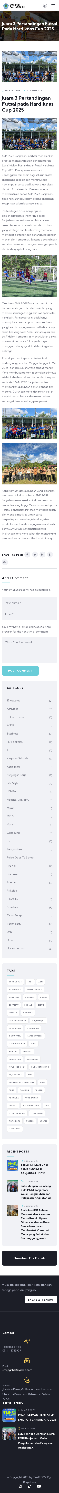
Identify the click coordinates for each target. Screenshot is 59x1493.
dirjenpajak (38, 1020)
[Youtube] (39, 1486)
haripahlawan (17, 1044)
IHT (9, 750)
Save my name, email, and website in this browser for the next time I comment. (26, 629)
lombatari (15, 1059)
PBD (30, 1075)
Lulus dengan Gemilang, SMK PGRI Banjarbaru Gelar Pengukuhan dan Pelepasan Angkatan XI (36, 1191)
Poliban (24, 1090)
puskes (13, 1106)
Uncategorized (16, 948)
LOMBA (11, 791)
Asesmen (30, 997)
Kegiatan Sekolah (17, 758)
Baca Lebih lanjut (41, 1300)
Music (10, 824)
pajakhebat (15, 1075)
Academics (15, 990)
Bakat (43, 997)
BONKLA (13, 1013)
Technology (14, 923)
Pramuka (12, 874)
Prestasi (11, 882)
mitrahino (33, 1059)
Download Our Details (29, 1258)
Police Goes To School (20, 857)
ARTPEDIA (14, 997)
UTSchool (15, 1129)
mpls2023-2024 (17, 1067)
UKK (9, 932)
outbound (13, 832)
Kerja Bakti (13, 766)
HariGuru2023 (35, 1036)
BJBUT (41, 1005)
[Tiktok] (29, 1486)
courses (28, 1013)
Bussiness (12, 733)
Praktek (12, 865)
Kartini (13, 1051)
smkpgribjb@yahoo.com (17, 1370)
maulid (10, 808)
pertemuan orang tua (21, 1082)
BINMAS (28, 1005)
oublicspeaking (40, 1067)
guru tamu (15, 1036)
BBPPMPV (14, 1005)
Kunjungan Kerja (16, 774)
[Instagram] (20, 1486)
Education (15, 1028)
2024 (30, 982)
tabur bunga (14, 915)
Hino (33, 1044)
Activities (12, 708)
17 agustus (15, 982)
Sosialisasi (12, 907)
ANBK (10, 725)
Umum (11, 940)
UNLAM (43, 1121)
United (30, 1121)
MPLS (10, 816)
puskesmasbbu (31, 1106)
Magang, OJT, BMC (18, 799)
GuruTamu (33, 1028)
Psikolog (12, 890)
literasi (27, 1051)
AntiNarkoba (34, 990)
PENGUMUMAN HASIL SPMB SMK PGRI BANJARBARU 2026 (35, 1169)
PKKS (11, 1090)
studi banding (17, 1113)
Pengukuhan (14, 849)
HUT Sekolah (15, 741)
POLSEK (39, 1090)
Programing (32, 1098)
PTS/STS (12, 898)
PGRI (42, 1082)
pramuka (14, 1098)
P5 (8, 841)
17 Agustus (13, 700)
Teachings (37, 1113)
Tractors (14, 1121)
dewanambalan (17, 1020)
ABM (40, 982)
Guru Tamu (17, 717)
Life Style (13, 783)
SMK (47, 1106)
